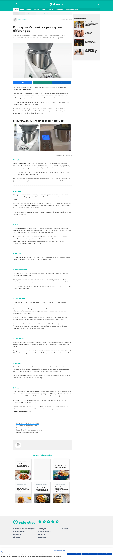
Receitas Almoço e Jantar (23, 461)
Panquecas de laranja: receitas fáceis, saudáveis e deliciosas (23, 489)
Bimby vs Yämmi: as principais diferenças (46, 13)
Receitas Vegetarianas (41, 484)
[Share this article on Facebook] (22, 82)
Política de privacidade (59, 550)
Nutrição (36, 9)
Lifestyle (42, 528)
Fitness (51, 9)
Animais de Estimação (72, 9)
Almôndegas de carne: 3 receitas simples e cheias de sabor (23, 466)
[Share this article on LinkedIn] (61, 82)
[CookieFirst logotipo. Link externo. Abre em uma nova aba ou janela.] (1, 551)
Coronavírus (19, 531)
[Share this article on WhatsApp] (42, 82)
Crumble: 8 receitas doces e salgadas (61, 466)
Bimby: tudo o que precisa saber (27, 432)
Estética (28, 9)
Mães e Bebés (59, 9)
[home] (56, 4)
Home (16, 9)
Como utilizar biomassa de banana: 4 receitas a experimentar (61, 489)
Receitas (44, 9)
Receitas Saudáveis (30, 13)
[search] (98, 4)
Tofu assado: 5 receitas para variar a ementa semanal (42, 489)
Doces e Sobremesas (60, 461)
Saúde (22, 9)
